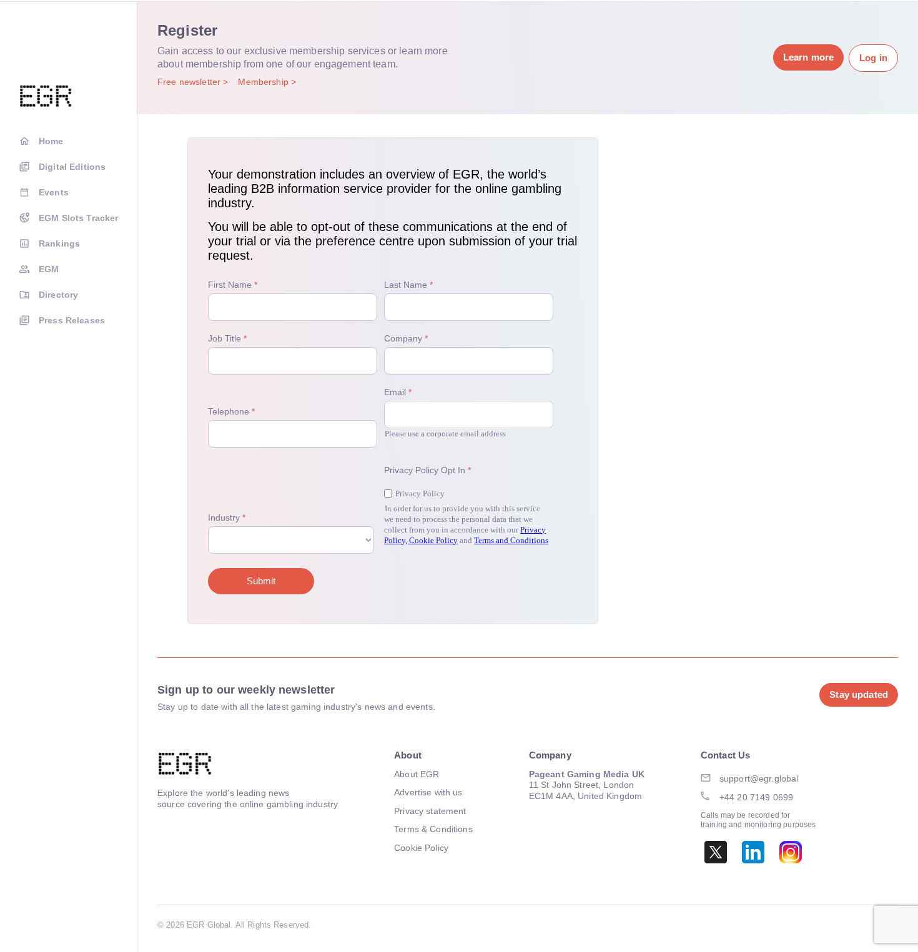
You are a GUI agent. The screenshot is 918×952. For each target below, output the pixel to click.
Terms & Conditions (433, 829)
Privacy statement (430, 811)
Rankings (59, 243)
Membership (264, 82)
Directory (58, 295)
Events (54, 192)
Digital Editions (72, 167)
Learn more (808, 57)
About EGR (416, 774)
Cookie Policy (421, 848)
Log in (873, 57)
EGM (49, 269)
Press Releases (72, 320)
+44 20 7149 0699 (756, 797)
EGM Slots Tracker (78, 218)
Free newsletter (190, 82)
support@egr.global (759, 778)
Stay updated (858, 694)
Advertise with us (428, 792)
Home (51, 141)
